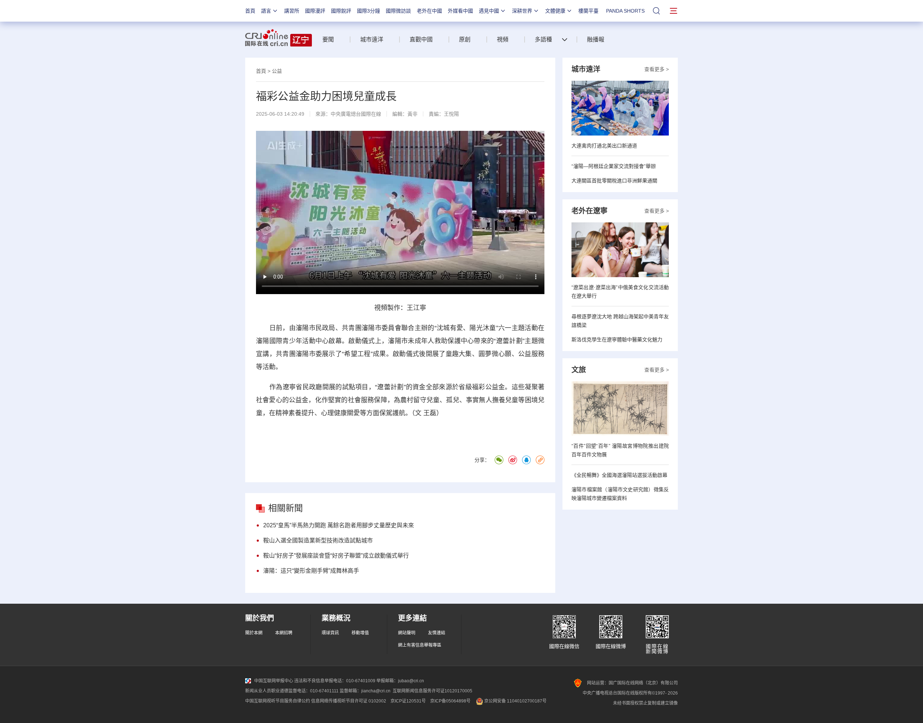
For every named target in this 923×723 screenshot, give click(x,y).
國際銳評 (341, 11)
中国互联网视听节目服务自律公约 (277, 701)
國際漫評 (315, 11)
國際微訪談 (398, 11)
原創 (465, 39)
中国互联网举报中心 (273, 680)
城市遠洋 (371, 39)
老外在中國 (429, 11)
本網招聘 (283, 632)
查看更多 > (656, 69)
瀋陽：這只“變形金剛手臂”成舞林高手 (311, 571)
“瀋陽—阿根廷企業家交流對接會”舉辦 (613, 166)
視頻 (502, 39)
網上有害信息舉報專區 (419, 645)
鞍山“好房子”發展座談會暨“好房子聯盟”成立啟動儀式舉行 (336, 556)
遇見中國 (489, 11)
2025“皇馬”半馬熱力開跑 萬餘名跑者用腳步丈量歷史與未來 (338, 525)
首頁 (250, 11)
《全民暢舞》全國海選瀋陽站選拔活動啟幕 (619, 475)
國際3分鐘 (368, 11)
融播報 (595, 39)
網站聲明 (406, 632)
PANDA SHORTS (625, 11)
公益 (277, 71)
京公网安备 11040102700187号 (515, 701)
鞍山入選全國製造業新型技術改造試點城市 (318, 540)
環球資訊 (330, 632)
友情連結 (436, 632)
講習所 (291, 11)
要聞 (328, 39)
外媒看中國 (460, 11)
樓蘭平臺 (588, 11)
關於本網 (253, 632)
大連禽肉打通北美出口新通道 (604, 145)
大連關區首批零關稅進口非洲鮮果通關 (614, 180)
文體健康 (555, 11)
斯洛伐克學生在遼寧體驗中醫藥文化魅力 (616, 339)
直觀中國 (421, 39)
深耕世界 (522, 11)
